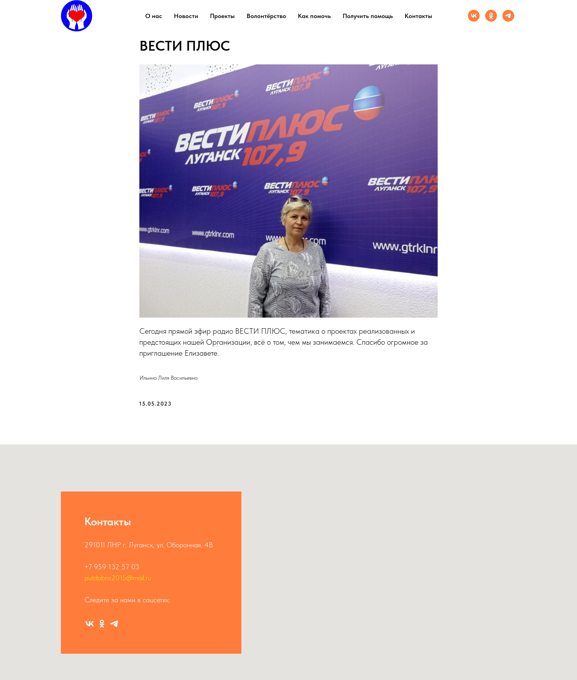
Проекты (222, 16)
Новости (186, 16)
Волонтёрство (266, 16)
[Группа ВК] (474, 16)
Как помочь (314, 16)
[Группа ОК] (491, 16)
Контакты (418, 16)
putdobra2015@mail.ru (117, 578)
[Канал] (508, 16)
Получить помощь (368, 16)
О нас (153, 16)
